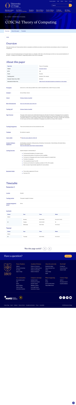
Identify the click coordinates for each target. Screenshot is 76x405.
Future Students (20, 264)
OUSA (46, 273)
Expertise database (64, 283)
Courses (9, 16)
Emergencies (62, 266)
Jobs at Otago (48, 271)
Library (66, 1)
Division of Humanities (35, 269)
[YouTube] (70, 297)
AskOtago (68, 256)
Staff (58, 1)
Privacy (37, 305)
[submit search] (70, 5)
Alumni (62, 1)
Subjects (18, 266)
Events (46, 281)
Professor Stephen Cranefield (26, 97)
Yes (44, 248)
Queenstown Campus (35, 288)
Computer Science (43, 68)
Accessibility (42, 305)
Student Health (63, 269)
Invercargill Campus (35, 287)
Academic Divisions (36, 264)
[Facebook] (64, 297)
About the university (50, 264)
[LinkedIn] (60, 297)
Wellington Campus (34, 285)
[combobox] (60, 5)
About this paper (15, 31)
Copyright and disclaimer (30, 305)
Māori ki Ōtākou (19, 285)
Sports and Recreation (49, 283)
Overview (7, 31)
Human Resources (63, 268)
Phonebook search (64, 281)
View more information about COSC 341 (28, 103)
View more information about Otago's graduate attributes (31, 145)
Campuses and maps (36, 277)
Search (11, 305)
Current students (52, 1)
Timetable (23, 31)
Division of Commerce (35, 266)
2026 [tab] (7, 37)
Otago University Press (50, 268)
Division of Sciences (35, 271)
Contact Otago (64, 277)
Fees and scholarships (20, 268)
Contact (70, 1)
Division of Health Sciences (36, 268)
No (49, 248)
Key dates (18, 269)
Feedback (15, 305)
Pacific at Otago (19, 287)
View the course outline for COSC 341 (29, 137)
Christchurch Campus (35, 281)
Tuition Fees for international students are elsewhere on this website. (53, 81)
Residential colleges (49, 266)
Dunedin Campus (34, 283)
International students (20, 288)
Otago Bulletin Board (49, 285)
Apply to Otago (19, 271)
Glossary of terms (22, 305)
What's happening (50, 277)
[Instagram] (67, 297)
